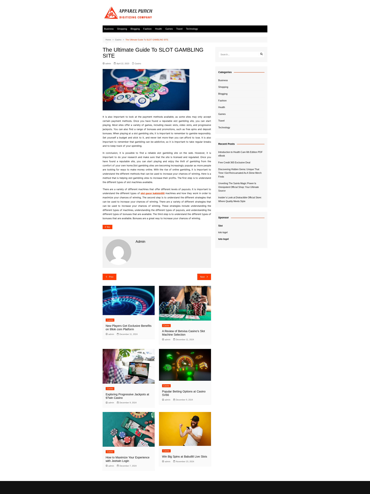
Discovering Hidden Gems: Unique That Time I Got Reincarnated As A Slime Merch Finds (240, 173)
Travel (179, 29)
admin (108, 63)
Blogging (135, 29)
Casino (138, 63)
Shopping (122, 29)
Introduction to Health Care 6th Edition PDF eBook (240, 154)
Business (109, 29)
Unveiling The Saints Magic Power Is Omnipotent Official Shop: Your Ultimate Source (238, 187)
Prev (111, 277)
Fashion (147, 29)
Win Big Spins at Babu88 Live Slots (184, 456)
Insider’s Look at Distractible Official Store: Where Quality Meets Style (240, 199)
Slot (108, 227)
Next (202, 277)
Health (158, 29)
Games (169, 29)
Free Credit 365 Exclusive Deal (234, 162)
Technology (192, 29)
